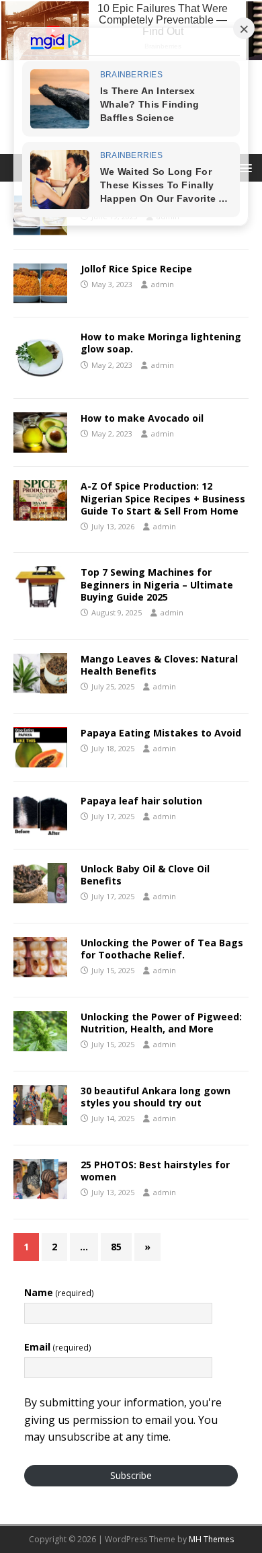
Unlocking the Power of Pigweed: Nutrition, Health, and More (161, 1022)
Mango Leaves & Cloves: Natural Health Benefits (159, 664)
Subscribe (131, 1475)
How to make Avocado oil (142, 418)
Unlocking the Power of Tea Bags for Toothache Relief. (162, 948)
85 (116, 1246)
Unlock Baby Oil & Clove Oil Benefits (145, 874)
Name (59, 1292)
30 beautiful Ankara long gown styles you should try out (155, 1096)
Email (57, 1346)
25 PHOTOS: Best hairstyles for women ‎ (155, 1170)
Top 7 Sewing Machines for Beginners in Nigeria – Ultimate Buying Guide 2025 (157, 584)
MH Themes (211, 1539)
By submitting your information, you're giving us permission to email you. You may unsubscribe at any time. (123, 1419)
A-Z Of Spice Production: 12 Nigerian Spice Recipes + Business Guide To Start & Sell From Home (163, 498)
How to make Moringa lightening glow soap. (161, 342)
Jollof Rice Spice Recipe (136, 268)
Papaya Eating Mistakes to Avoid (161, 732)
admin (162, 284)
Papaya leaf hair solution (141, 800)
